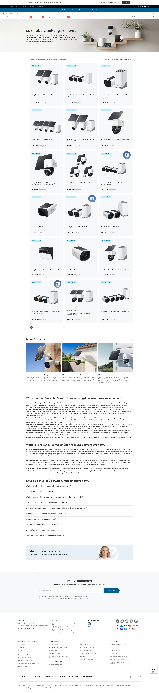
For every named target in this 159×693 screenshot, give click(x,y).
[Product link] (46, 77)
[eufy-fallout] (126, 621)
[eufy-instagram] (117, 621)
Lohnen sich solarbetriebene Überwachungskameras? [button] (46, 491)
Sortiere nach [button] (108, 59)
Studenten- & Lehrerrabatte (58, 647)
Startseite (28, 569)
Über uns (48, 685)
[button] (132, 3)
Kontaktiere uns (115, 650)
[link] (79, 552)
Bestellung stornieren (87, 659)
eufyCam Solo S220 (99, 460)
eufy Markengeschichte (118, 644)
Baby (20, 650)
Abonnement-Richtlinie (40, 687)
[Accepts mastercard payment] (137, 626)
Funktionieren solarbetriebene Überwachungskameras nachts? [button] (50, 502)
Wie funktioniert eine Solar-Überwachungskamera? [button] (45, 535)
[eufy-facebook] (122, 621)
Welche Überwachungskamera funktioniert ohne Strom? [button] (47, 530)
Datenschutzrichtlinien (91, 685)
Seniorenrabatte (54, 650)
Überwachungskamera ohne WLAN (111, 375)
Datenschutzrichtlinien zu (83, 596)
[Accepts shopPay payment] (121, 629)
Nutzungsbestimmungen (123, 685)
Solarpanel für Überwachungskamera (40, 375)
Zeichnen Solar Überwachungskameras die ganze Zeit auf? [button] (48, 513)
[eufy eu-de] (5, 13)
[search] (146, 13)
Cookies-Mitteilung (25, 687)
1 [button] (31, 327)
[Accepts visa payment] (129, 629)
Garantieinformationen (87, 647)
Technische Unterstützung (63, 630)
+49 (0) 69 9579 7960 (27, 624)
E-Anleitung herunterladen (88, 653)
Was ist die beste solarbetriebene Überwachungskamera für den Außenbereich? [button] (56, 508)
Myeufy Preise (23, 666)
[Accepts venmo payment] (125, 629)
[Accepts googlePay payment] (133, 626)
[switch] (153, 672)
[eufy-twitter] (136, 621)
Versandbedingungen (60, 685)
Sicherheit (21, 647)
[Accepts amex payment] (121, 626)
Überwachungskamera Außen (73, 375)
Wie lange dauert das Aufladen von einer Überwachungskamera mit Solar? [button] (54, 497)
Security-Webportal (55, 664)
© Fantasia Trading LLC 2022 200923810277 (31, 685)
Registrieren (112, 590)
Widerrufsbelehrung (75, 685)
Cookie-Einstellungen (106, 685)
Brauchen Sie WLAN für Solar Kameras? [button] (41, 519)
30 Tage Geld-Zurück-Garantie (64, 627)
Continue (126, 2)
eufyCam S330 (84, 468)
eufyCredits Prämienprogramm (28, 663)
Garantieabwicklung (86, 650)
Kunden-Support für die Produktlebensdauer (69, 633)
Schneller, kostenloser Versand (64, 624)
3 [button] (36, 327)
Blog (111, 647)
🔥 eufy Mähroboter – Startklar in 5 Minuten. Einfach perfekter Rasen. (79, 9)
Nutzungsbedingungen (69, 596)
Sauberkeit (22, 644)
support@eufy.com (27, 628)
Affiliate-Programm (55, 653)
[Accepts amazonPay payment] (117, 626)
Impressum (83, 656)
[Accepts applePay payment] (125, 626)
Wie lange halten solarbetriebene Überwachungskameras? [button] (48, 486)
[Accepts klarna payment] (133, 629)
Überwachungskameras (39, 569)
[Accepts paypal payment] (117, 629)
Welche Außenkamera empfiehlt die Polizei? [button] (42, 524)
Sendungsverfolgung (25, 657)
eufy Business (53, 644)
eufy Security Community (118, 656)
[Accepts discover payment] (129, 626)
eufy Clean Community (117, 659)
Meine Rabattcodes (25, 660)
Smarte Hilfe (84, 644)
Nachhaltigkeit (115, 653)
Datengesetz (54, 687)
